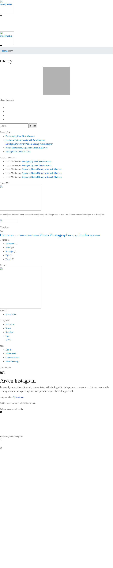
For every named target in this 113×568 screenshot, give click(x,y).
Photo (44, 235)
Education (10, 244)
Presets (14, 494)
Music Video (16, 471)
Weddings (15, 490)
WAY (8, 501)
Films (13, 478)
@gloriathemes (18, 397)
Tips (91, 235)
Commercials (16, 486)
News (8, 247)
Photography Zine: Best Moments (20, 136)
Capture (15, 236)
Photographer (60, 235)
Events (14, 482)
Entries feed (11, 353)
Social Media (16, 459)
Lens (29, 235)
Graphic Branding (19, 474)
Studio (83, 235)
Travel (8, 259)
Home (5, 51)
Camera (6, 235)
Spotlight (75, 236)
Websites (15, 467)
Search (33, 126)
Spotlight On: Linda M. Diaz (18, 151)
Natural (35, 235)
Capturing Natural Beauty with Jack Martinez (25, 140)
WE (7, 498)
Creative (22, 235)
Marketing (15, 463)
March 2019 (11, 314)
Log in (8, 350)
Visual (97, 235)
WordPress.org (12, 361)
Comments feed (12, 357)
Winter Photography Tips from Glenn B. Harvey (26, 148)
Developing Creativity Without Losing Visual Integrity (29, 144)
